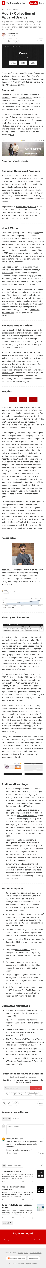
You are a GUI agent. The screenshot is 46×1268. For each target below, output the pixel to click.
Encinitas (5, 98)
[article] (23, 1176)
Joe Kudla (6, 570)
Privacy (20, 1253)
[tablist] (11, 1119)
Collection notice (36, 1253)
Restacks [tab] (16, 1119)
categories (6, 187)
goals (36, 233)
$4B (12, 135)
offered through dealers (26, 207)
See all (6, 1223)
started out (24, 241)
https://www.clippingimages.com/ (19, 1150)
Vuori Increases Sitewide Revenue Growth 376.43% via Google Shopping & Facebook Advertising (24, 1061)
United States (25, 98)
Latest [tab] (10, 1165)
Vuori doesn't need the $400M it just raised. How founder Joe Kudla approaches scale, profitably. (25, 1051)
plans (30, 748)
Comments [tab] (7, 1119)
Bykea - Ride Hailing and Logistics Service (17, 1206)
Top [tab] (4, 1165)
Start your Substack (17, 1258)
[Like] (4, 40)
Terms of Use (33, 1093)
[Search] (42, 1165)
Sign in (41, 3)
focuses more (7, 273)
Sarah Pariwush (12, 33)
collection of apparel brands (26, 175)
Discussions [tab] (18, 1165)
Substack (12, 1263)
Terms (26, 1253)
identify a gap (7, 655)
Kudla (19, 840)
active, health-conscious (18, 803)
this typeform (31, 82)
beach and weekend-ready (18, 120)
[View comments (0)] (13, 1181)
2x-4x (35, 292)
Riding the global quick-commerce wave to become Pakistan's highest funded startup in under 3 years (17, 1175)
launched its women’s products (30, 720)
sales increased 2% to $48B (18, 932)
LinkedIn (24, 161)
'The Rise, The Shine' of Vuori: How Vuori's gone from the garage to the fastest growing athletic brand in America (25, 1042)
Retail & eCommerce (10, 9)
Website (16, 161)
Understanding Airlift (11, 1171)
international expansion (27, 816)
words (9, 407)
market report (15, 939)
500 (30, 215)
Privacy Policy (39, 1095)
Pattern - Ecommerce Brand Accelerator (14, 1188)
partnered (18, 253)
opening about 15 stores (28, 485)
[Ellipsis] (43, 1138)
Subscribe (33, 3)
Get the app (33, 1258)
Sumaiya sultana (12, 1139)
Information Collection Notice (22, 1095)
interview (16, 447)
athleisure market (22, 950)
